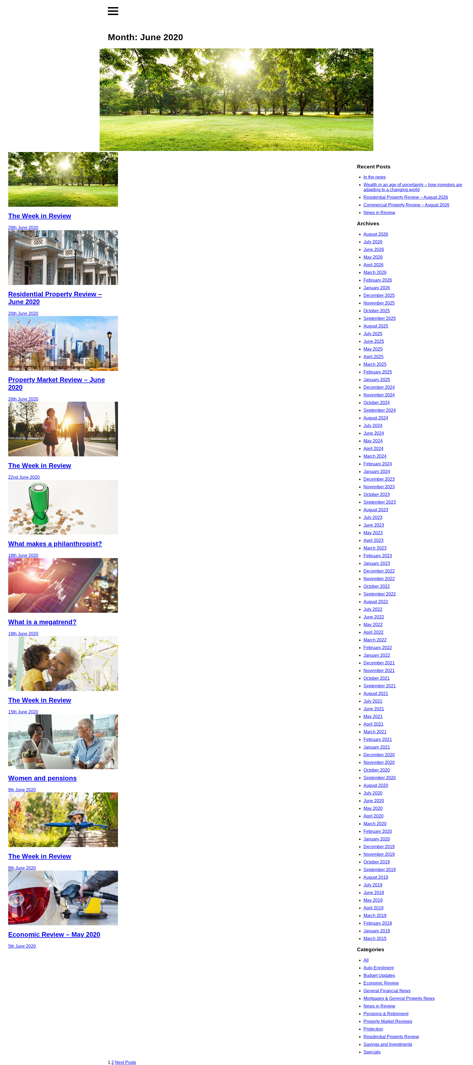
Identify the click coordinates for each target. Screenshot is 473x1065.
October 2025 (377, 310)
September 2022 (380, 594)
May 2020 (373, 808)
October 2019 (377, 862)
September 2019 (380, 869)
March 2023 (375, 548)
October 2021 (377, 678)
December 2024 (379, 387)
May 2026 (373, 257)
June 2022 (374, 617)
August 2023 (376, 509)
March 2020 (375, 823)
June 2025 (374, 341)
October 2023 (377, 494)
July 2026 (373, 242)
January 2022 (377, 655)
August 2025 (376, 326)
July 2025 (373, 333)
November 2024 (379, 395)
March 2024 (375, 456)
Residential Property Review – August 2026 (406, 197)
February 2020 (378, 831)
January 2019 (377, 931)
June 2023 (374, 525)
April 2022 (373, 632)
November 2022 (379, 578)
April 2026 (373, 264)
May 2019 (373, 900)
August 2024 (376, 418)
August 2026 (376, 234)
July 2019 (373, 885)
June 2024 (374, 433)
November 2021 (379, 670)
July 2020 (373, 793)
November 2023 (379, 487)
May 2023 (373, 532)
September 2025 (380, 318)
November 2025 (379, 303)
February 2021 (378, 739)
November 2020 (379, 762)
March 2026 (375, 272)
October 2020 (377, 770)
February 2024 (378, 464)
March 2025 (375, 364)
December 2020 (379, 754)
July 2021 (373, 701)
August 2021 (376, 693)
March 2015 (375, 938)
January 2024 (377, 471)
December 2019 (379, 846)
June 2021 (374, 709)
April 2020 (373, 816)
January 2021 (377, 747)
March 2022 (375, 640)
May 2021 (373, 716)
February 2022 (378, 647)
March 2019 (375, 915)
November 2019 (379, 854)
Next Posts (125, 1062)
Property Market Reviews (388, 1021)
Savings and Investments (388, 1044)
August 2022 (376, 601)
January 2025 (377, 379)
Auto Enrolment (379, 967)
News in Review (379, 212)
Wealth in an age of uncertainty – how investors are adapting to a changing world (413, 187)
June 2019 (374, 892)
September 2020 (380, 777)
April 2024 (373, 448)
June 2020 (374, 800)
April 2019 (373, 908)
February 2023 (378, 555)
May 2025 (373, 349)
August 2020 (376, 785)
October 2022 (377, 586)
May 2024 (373, 441)
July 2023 (373, 517)
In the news (375, 177)
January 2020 (377, 839)
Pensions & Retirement (386, 1013)
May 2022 (373, 624)
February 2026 (378, 280)
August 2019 (376, 877)
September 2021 (380, 686)
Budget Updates (379, 975)
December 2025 (379, 295)
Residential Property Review (391, 1036)
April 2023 (373, 540)
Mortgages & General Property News (399, 998)
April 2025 (373, 356)
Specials (372, 1052)
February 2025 (378, 372)
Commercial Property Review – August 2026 (406, 205)
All (366, 960)
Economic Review (381, 983)
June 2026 (374, 249)
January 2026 (377, 287)
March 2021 (375, 732)
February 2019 (378, 923)
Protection (373, 1029)
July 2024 (373, 425)
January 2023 (377, 563)
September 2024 (380, 410)
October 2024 (377, 402)
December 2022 (379, 571)
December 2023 (379, 479)
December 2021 (379, 663)
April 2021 (373, 724)
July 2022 (373, 609)
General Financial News (387, 990)
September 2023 (380, 502)
